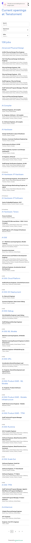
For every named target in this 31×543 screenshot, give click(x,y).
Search (5, 23)
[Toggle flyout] (28, 30)
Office (4, 34)
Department (6, 28)
